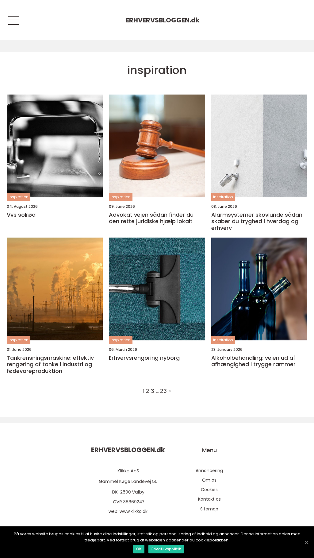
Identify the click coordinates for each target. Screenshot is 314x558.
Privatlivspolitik (166, 549)
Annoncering (209, 470)
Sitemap (209, 509)
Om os (209, 480)
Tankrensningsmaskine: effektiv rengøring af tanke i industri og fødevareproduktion (50, 364)
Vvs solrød (21, 214)
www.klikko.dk (133, 511)
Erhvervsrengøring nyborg (144, 358)
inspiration (19, 197)
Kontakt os (209, 499)
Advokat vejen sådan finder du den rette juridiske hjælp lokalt (151, 218)
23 (163, 391)
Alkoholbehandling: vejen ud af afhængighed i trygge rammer (253, 361)
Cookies (209, 489)
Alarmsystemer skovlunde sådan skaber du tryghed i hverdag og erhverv (256, 221)
